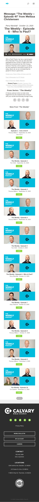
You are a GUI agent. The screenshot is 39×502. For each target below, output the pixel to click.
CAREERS (19, 444)
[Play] (6, 54)
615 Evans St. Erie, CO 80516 (19, 469)
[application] (19, 54)
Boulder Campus (23, 83)
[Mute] (28, 54)
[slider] (17, 54)
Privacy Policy (20, 426)
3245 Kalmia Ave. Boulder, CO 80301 (20, 465)
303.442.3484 (19, 454)
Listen (19, 137)
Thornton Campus (17, 85)
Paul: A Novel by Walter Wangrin (15, 80)
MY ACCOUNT (19, 439)
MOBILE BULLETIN (19, 433)
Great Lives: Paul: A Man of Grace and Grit (18, 74)
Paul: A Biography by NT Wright (15, 77)
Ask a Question (19, 457)
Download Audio (27, 86)
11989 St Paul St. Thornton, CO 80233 (19, 473)
